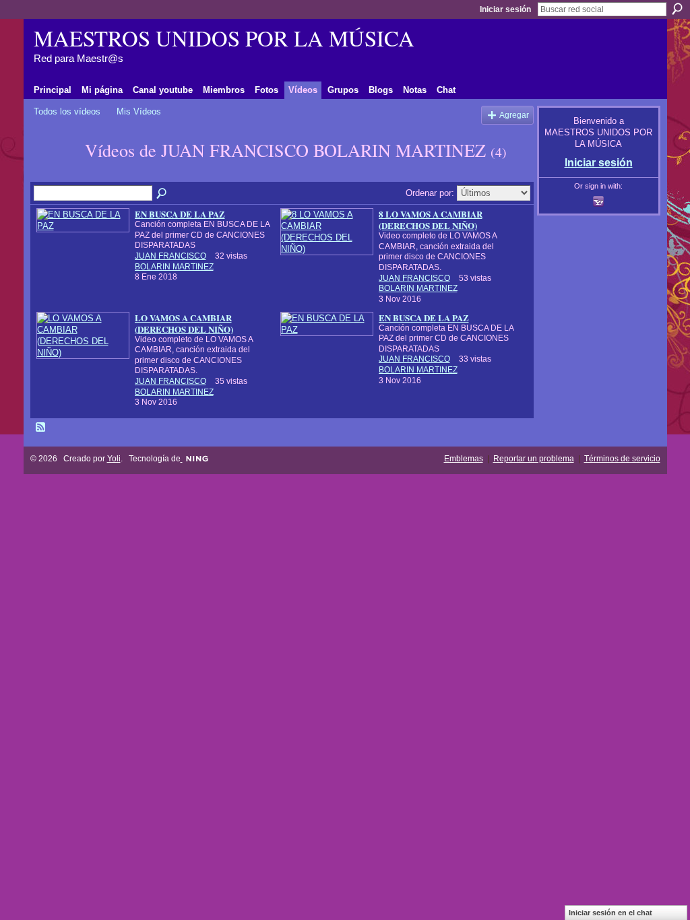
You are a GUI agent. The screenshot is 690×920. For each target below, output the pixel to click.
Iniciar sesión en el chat (610, 913)
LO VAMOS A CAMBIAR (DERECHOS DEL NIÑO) (184, 323)
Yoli (114, 458)
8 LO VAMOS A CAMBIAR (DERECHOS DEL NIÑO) (430, 219)
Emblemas (463, 458)
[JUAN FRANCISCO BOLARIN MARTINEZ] (55, 174)
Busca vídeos (162, 194)
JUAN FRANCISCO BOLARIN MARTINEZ (174, 261)
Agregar (514, 114)
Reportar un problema (533, 458)
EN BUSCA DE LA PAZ (180, 213)
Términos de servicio (622, 458)
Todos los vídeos (67, 111)
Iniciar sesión (505, 9)
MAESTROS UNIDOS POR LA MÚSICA (224, 38)
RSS (41, 428)
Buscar (677, 9)
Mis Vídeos (139, 111)
